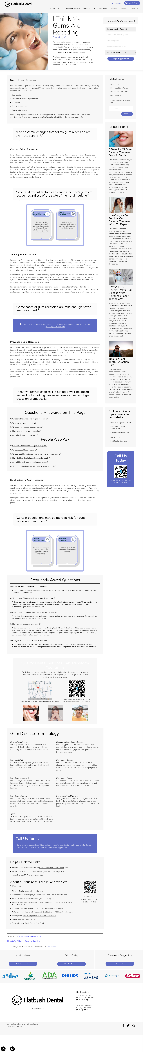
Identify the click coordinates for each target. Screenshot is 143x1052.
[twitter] (128, 1025)
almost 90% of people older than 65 (39, 488)
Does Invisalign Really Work (120, 423)
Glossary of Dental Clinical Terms (51, 868)
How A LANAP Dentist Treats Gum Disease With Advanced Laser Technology (120, 293)
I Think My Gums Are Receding (29, 936)
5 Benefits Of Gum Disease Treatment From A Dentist (120, 152)
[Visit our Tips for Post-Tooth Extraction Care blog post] (121, 356)
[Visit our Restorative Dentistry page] (80, 720)
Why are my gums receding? (24, 423)
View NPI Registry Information (62, 912)
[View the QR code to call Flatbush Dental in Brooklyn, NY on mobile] (120, 477)
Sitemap (19, 1026)
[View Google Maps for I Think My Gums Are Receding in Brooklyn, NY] (40, 699)
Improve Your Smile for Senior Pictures (119, 427)
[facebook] (123, 1025)
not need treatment (63, 260)
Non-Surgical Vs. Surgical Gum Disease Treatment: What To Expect (120, 219)
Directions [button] (113, 9)
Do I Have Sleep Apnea (119, 88)
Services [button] (86, 9)
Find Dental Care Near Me (120, 441)
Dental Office (115, 437)
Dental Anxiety (115, 84)
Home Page (55, 871)
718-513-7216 (29, 848)
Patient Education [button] (100, 9)
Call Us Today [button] (133, 3)
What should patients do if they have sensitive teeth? (34, 466)
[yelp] (133, 1025)
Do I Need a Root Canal (119, 92)
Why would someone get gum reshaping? (29, 446)
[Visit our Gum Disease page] (31, 720)
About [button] (60, 9)
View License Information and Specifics (49, 908)
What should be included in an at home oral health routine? (36, 454)
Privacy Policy (11, 1026)
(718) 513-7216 (75, 62)
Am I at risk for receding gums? (25, 435)
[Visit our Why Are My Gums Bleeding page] (55, 720)
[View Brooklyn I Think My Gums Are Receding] (24, 70)
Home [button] (52, 9)
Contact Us (120, 964)
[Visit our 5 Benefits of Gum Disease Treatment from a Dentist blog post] (121, 147)
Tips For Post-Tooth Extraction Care (119, 362)
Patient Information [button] (73, 9)
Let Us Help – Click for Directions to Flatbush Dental (40, 702)
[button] (3, 1048)
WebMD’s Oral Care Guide (29, 875)
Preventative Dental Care (119, 432)
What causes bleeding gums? (24, 450)
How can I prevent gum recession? (26, 431)
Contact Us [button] (134, 9)
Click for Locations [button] (23, 964)
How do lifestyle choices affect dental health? (31, 458)
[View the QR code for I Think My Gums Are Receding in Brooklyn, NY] (76, 696)
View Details (30, 919)
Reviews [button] (123, 9)
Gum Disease (115, 95)
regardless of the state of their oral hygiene (67, 155)
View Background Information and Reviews (39, 916)
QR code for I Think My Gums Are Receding (23, 941)
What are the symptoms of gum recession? (30, 419)
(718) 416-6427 (82, 1000)
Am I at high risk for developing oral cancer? (30, 462)
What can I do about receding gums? (27, 427)
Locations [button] (117, 3)
